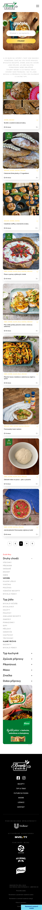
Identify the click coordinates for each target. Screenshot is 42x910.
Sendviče (7, 632)
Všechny (7, 562)
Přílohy (7, 629)
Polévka (7, 588)
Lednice (21, 802)
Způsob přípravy (13, 659)
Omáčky (7, 619)
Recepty (21, 784)
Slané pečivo (9, 641)
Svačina (7, 584)
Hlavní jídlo (9, 581)
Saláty (6, 610)
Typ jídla (8, 599)
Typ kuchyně (10, 653)
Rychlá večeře (10, 604)
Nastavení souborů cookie (31, 907)
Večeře (6, 578)
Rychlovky (8, 607)
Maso (6, 670)
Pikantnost (9, 664)
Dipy (5, 626)
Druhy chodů (11, 558)
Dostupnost (21, 906)
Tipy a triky (21, 789)
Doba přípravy (12, 681)
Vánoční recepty (11, 591)
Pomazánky (9, 622)
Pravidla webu (21, 890)
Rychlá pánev (10, 594)
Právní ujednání (21, 902)
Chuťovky (8, 635)
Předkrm (7, 566)
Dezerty (7, 645)
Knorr (21, 798)
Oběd (5, 575)
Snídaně (7, 569)
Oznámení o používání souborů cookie (21, 894)
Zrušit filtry (7, 554)
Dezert (6, 572)
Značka (7, 675)
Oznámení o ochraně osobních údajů (21, 898)
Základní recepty (12, 616)
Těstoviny (8, 638)
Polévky (7, 613)
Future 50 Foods (21, 793)
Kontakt (21, 807)
